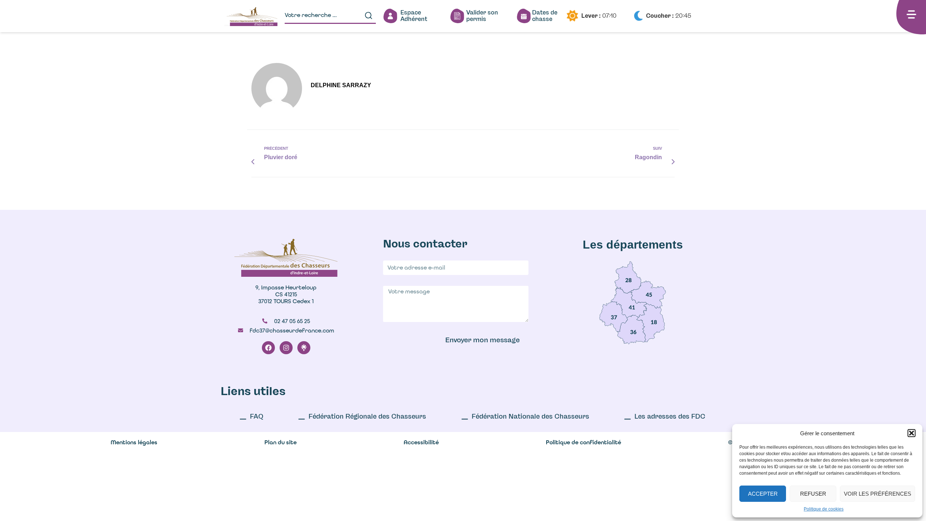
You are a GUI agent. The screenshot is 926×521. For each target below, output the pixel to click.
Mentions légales (134, 442)
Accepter (763, 494)
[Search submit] (368, 15)
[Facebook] (268, 347)
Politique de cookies (824, 509)
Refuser (813, 494)
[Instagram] (286, 347)
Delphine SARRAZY (341, 85)
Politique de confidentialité (583, 442)
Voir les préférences (877, 494)
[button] (911, 433)
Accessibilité (421, 442)
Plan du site (280, 442)
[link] (628, 277)
